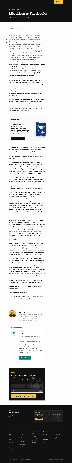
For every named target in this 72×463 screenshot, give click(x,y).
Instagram (30, 320)
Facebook (25, 320)
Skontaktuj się (58, 2)
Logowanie (57, 434)
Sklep (10, 439)
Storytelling (23, 434)
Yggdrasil (11, 442)
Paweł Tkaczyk (23, 312)
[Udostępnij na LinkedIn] (7, 39)
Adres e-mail (29, 382)
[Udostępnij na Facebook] (7, 36)
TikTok (44, 442)
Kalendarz (11, 452)
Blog (10, 434)
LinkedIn (20, 320)
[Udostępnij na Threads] (7, 42)
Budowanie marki (19, 28)
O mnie (10, 431)
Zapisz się (39, 418)
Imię (12, 382)
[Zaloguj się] (52, 2)
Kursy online (11, 437)
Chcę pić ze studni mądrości (24, 396)
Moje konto (57, 431)
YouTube (35, 320)
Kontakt (11, 445)
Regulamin (51, 459)
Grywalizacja (23, 441)
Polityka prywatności (59, 459)
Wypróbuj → (24, 357)
